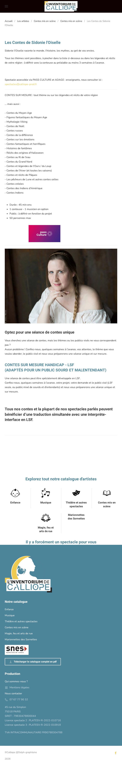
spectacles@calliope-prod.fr (21, 84)
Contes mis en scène (107, 504)
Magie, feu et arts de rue (46, 529)
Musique (45, 503)
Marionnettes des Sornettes (76, 517)
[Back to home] (61, 6)
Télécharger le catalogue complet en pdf (35, 661)
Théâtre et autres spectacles (76, 504)
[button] (6, 6)
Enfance (15, 503)
